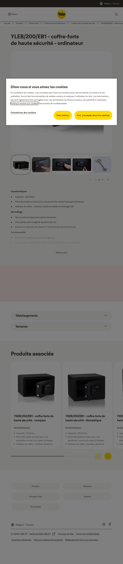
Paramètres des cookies (23, 112)
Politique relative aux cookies (24, 103)
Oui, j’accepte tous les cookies (93, 115)
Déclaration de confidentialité (53, 103)
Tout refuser (62, 115)
